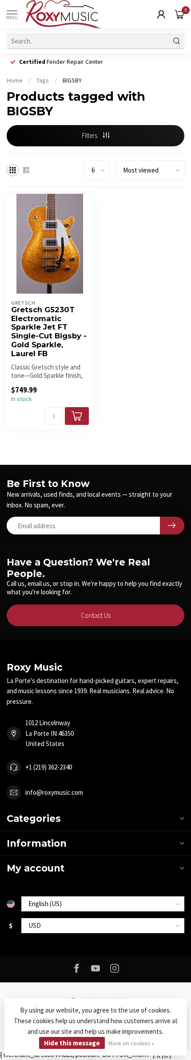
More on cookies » (131, 1043)
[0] (179, 14)
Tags (42, 80)
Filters (90, 135)
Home (15, 80)
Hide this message (72, 1043)
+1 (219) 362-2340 (48, 767)
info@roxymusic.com (54, 792)
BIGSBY (72, 80)
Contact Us (96, 615)
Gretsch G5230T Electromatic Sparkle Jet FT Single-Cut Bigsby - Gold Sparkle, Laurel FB (49, 332)
